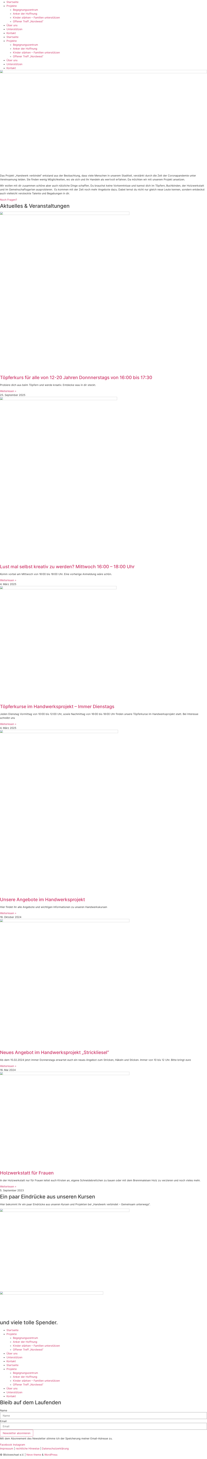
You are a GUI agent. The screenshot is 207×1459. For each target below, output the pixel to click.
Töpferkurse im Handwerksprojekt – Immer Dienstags (57, 706)
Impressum (6, 1448)
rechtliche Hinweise (27, 1448)
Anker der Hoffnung (25, 13)
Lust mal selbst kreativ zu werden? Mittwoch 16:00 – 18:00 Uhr (67, 566)
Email (3, 1421)
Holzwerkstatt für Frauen (27, 1173)
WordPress (50, 1454)
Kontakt (11, 33)
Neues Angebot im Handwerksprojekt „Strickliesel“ (54, 1052)
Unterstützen (14, 29)
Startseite (12, 2)
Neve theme (33, 1454)
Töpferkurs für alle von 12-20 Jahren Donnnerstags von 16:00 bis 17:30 (76, 377)
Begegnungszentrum (25, 9)
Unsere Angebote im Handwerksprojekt (42, 899)
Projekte (11, 5)
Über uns (11, 25)
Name (3, 1410)
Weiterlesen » (8, 391)
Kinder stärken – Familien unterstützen (36, 17)
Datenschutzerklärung (55, 1448)
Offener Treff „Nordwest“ (28, 21)
